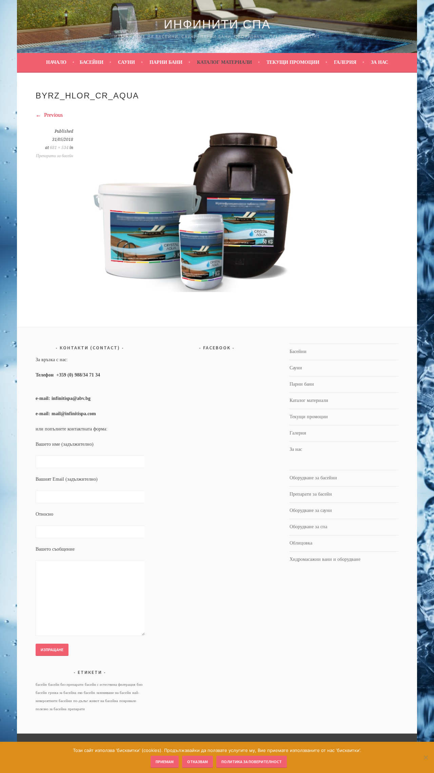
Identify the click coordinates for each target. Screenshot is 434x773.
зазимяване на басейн (113, 693)
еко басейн (86, 693)
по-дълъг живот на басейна (95, 701)
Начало (56, 62)
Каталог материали (224, 62)
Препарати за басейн (54, 155)
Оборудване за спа (308, 526)
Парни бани (166, 62)
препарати (76, 709)
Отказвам (197, 761)
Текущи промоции (293, 62)
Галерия (345, 62)
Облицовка (301, 543)
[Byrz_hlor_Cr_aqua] (190, 290)
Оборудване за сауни (311, 510)
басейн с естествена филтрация (110, 684)
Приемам (165, 761)
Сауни (126, 62)
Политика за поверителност (251, 761)
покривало (127, 701)
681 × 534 (59, 147)
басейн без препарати (65, 684)
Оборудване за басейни (313, 477)
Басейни (91, 62)
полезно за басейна (51, 709)
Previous (53, 115)
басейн (41, 684)
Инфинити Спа (217, 24)
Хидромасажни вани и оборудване (325, 559)
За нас (379, 62)
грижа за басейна (62, 693)
